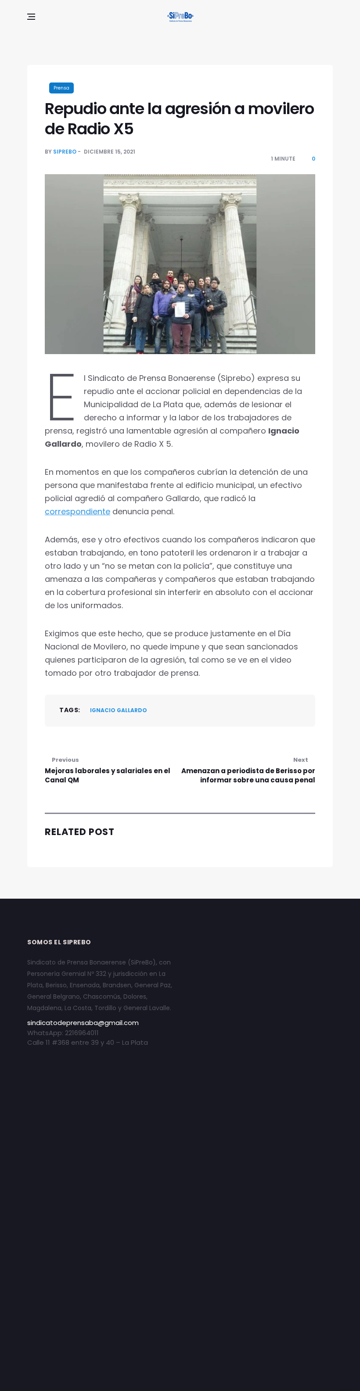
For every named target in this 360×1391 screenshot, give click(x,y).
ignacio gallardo (118, 710)
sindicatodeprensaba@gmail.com (83, 1022)
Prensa (61, 88)
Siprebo (64, 151)
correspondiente (77, 511)
